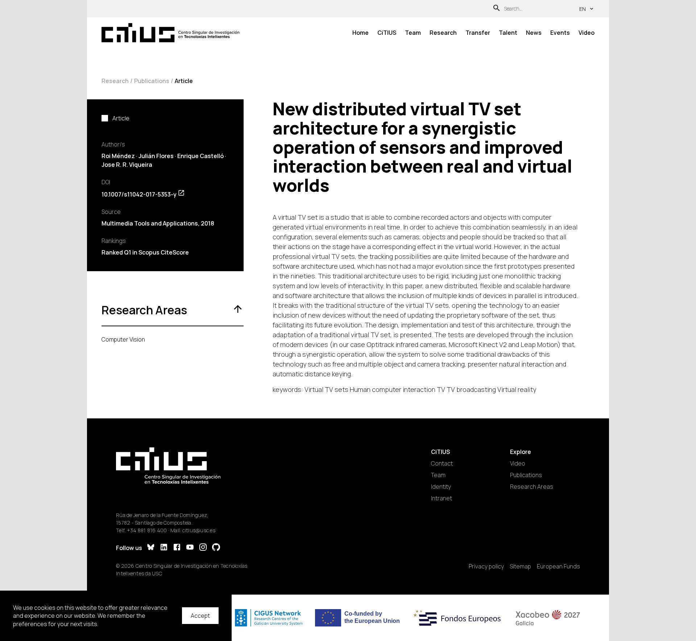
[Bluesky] (150, 548)
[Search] (496, 9)
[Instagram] (203, 548)
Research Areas (531, 487)
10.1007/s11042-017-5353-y (139, 194)
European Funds (558, 566)
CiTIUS (386, 33)
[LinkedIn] (164, 548)
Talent (508, 33)
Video (586, 33)
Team (413, 33)
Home (360, 33)
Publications (151, 81)
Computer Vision (123, 339)
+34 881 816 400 (147, 530)
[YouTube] (190, 548)
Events (560, 33)
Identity (441, 487)
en (582, 8)
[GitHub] (216, 548)
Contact (442, 463)
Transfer (477, 33)
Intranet (441, 498)
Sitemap (520, 566)
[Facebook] (177, 548)
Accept (200, 616)
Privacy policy (486, 566)
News (534, 33)
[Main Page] (170, 33)
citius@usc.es (198, 530)
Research (443, 33)
